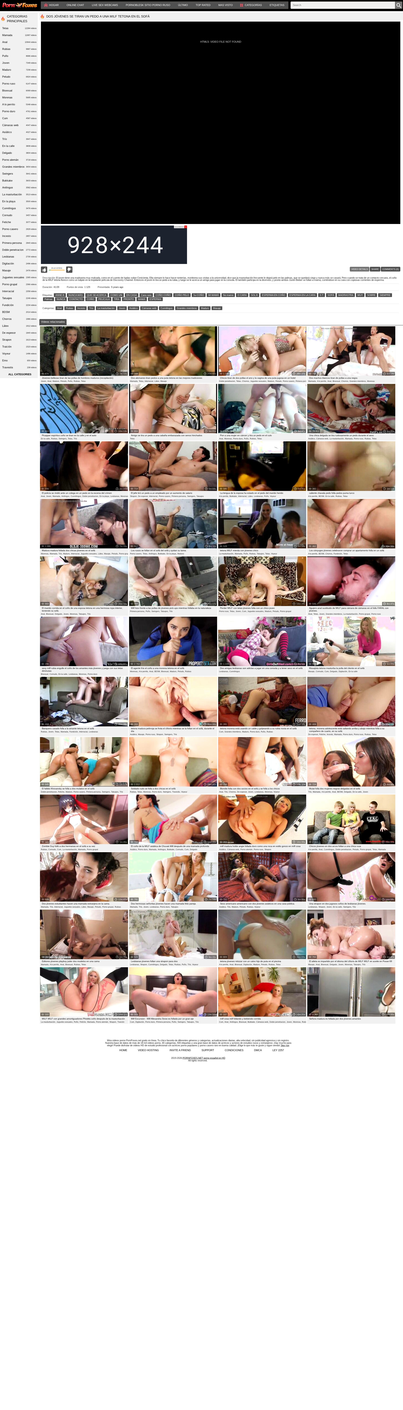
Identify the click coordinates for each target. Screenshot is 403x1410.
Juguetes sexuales (19, 277)
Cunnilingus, (76, 496)
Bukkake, (233, 496)
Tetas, (141, 381)
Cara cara (146, 295)
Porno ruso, (359, 439)
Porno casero (19, 229)
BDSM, (322, 496)
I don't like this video (69, 269)
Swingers (19, 173)
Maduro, (56, 381)
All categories (19, 374)
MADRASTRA (345, 295)
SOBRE (371, 295)
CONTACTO (76, 299)
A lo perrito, (322, 381)
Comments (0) (390, 269)
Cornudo (19, 215)
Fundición (19, 305)
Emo (19, 360)
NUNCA (61, 299)
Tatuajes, (260, 554)
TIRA (116, 299)
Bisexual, (337, 381)
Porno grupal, (125, 554)
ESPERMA (155, 299)
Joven (122, 308)
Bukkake (19, 180)
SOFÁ (331, 295)
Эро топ (285, 1045)
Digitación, (343, 671)
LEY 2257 (278, 1050)
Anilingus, (65, 496)
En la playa (19, 201)
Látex (19, 325)
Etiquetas (277, 5)
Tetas (83, 381)
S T (321, 295)
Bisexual (19, 90)
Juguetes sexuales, (258, 381)
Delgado (193, 849)
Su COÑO (198, 295)
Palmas (48, 299)
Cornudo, (54, 674)
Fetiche (19, 222)
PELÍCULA (104, 299)
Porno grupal (285, 611)
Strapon (267, 849)
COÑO (90, 299)
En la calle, (45, 439)
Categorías (253, 5)
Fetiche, (322, 734)
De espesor (19, 332)
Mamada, (134, 381)
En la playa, (104, 496)
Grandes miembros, (357, 381)
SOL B (254, 295)
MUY (360, 295)
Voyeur (273, 496)
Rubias (69, 308)
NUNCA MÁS (75, 295)
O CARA (242, 295)
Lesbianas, (115, 496)
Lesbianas (93, 732)
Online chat (75, 5)
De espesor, (143, 496)
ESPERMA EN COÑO (273, 295)
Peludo (19, 76)
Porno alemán (19, 159)
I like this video (44, 269)
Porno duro (92, 674)
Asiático (133, 308)
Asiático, (311, 439)
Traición (120, 1022)
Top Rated (203, 5)
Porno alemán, (246, 849)
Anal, (49, 381)
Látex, (157, 381)
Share (375, 269)
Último (183, 5)
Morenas (371, 381)
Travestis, (176, 792)
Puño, (70, 381)
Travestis (19, 367)
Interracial (19, 291)
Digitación (19, 263)
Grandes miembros (187, 308)
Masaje (217, 308)
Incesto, (330, 734)
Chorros (19, 318)
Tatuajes (200, 496)
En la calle (353, 671)
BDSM (19, 312)
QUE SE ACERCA (96, 295)
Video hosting (148, 1050)
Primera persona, (303, 381)
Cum (19, 118)
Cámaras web (149, 308)
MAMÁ (141, 299)
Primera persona (19, 242)
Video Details (359, 269)
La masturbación (106, 308)
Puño (19, 55)
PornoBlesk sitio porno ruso (148, 5)
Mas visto (225, 5)
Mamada (382, 849)
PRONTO (129, 299)
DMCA (258, 1050)
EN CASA (131, 295)
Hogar (54, 5)
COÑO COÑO (163, 295)
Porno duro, (238, 439)
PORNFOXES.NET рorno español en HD (204, 1058)
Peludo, (63, 381)
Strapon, (133, 496)
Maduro (205, 308)
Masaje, (107, 554)
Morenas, (228, 439)
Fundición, (338, 554)
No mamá (228, 295)
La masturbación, (336, 439)
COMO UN (116, 295)
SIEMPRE (385, 295)
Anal (59, 308)
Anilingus (19, 187)
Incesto (81, 308)
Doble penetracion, (227, 381)
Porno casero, (289, 381)
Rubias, (77, 381)
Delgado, (59, 614)
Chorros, (246, 381)
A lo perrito (19, 104)
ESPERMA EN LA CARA (302, 295)
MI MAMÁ (213, 295)
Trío (91, 308)
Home (123, 1050)
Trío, (60, 554)
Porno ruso (376, 614)
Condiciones (234, 1050)
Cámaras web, (322, 439)
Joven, (44, 381)
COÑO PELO (182, 295)
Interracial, (149, 381)
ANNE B (59, 295)
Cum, (244, 611)
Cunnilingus (167, 308)
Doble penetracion (19, 249)
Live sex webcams (105, 5)
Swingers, (63, 439)
